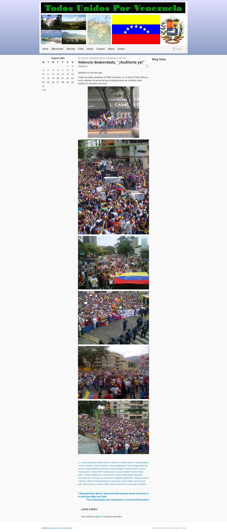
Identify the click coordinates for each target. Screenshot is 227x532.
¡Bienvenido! (57, 48)
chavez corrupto (85, 465)
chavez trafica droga (124, 474)
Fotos (81, 48)
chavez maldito (123, 471)
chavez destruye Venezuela (97, 468)
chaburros (115, 462)
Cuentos (101, 48)
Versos (90, 48)
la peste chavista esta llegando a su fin (102, 58)
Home (45, 48)
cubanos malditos (141, 477)
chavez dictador (117, 468)
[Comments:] (147, 66)
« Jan (43, 89)
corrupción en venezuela (102, 477)
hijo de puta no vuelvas (93, 484)
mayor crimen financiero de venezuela (120, 484)
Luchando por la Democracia (59, 528)
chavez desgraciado (117, 465)
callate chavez (103, 462)
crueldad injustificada (123, 477)
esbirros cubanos (86, 481)
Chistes (121, 48)
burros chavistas (88, 462)
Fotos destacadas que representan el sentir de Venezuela (117, 499)
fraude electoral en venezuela (107, 481)
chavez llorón (109, 471)
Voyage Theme (179, 528)
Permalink (141, 484)
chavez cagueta (142, 462)
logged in (98, 516)
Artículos (71, 48)
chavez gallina (84, 471)
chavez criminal (100, 465)
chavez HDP (97, 471)
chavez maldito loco (93, 474)
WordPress (167, 528)
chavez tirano (108, 474)
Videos (111, 48)
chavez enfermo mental (135, 468)
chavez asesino (127, 462)
